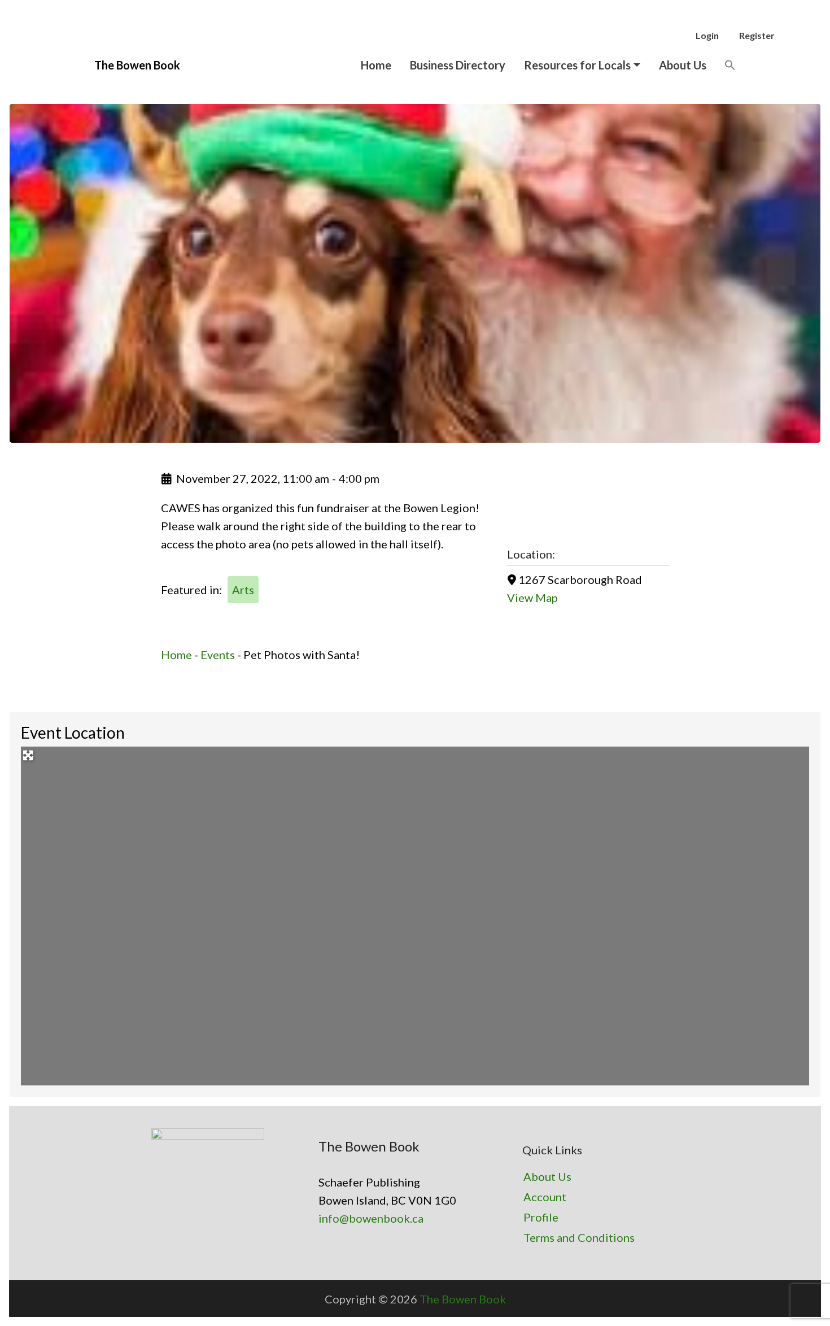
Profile (540, 1217)
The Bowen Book (463, 1299)
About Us (682, 65)
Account (544, 1196)
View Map (532, 597)
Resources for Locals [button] (577, 65)
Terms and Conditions (579, 1237)
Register (757, 35)
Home (376, 65)
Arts (243, 589)
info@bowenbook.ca (370, 1218)
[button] (730, 65)
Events (217, 654)
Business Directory (457, 65)
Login (707, 35)
